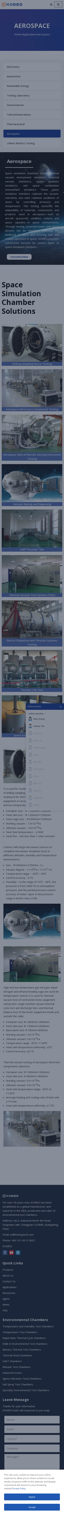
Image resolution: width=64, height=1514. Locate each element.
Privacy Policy (19, 1488)
